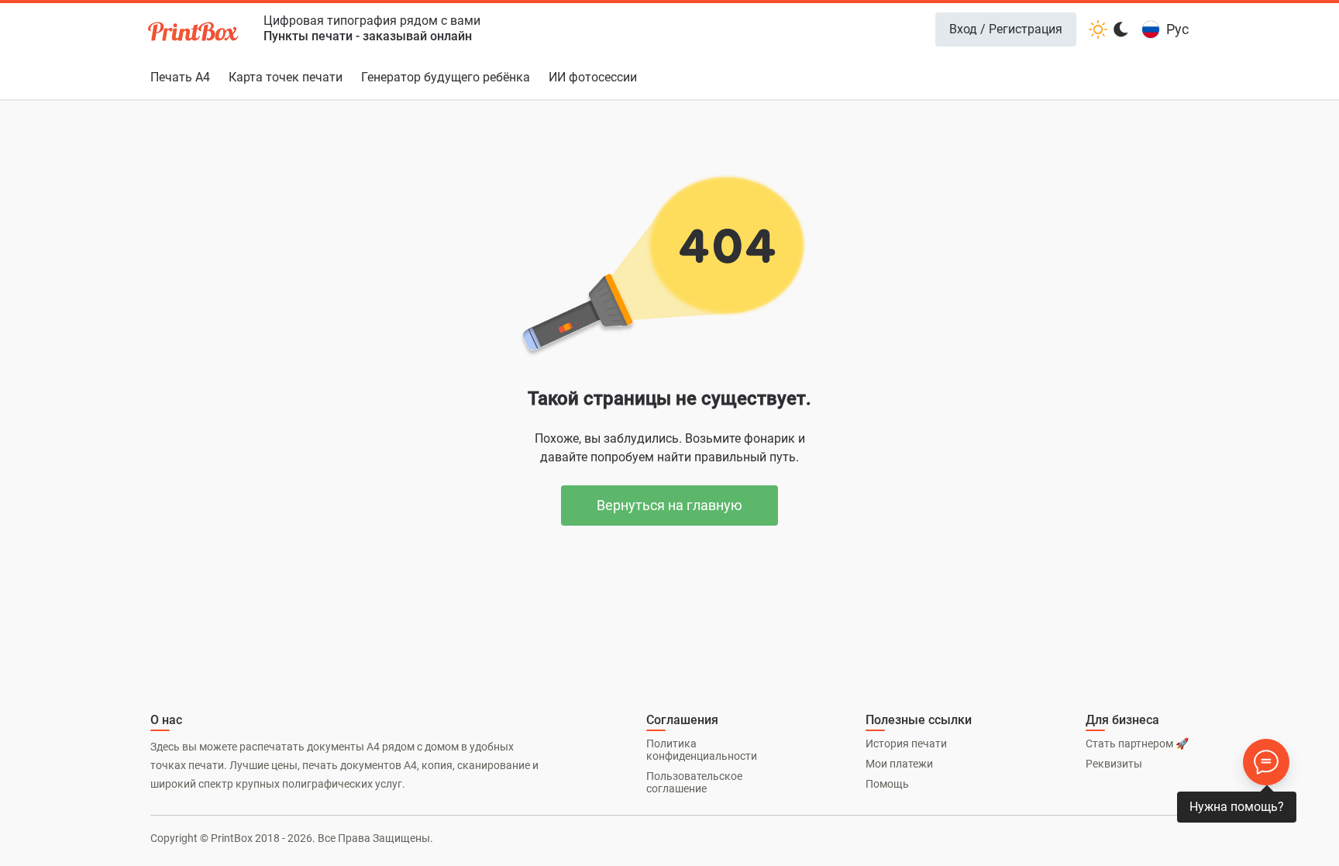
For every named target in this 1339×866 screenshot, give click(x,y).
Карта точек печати (285, 77)
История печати (906, 743)
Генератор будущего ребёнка (445, 77)
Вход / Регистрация (1005, 29)
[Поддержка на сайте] (1266, 762)
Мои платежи (899, 763)
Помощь (887, 784)
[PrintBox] (194, 33)
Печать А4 (180, 77)
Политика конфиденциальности (701, 749)
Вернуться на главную (669, 505)
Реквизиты (1114, 763)
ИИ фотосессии (593, 77)
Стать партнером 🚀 (1137, 743)
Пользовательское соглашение (694, 782)
